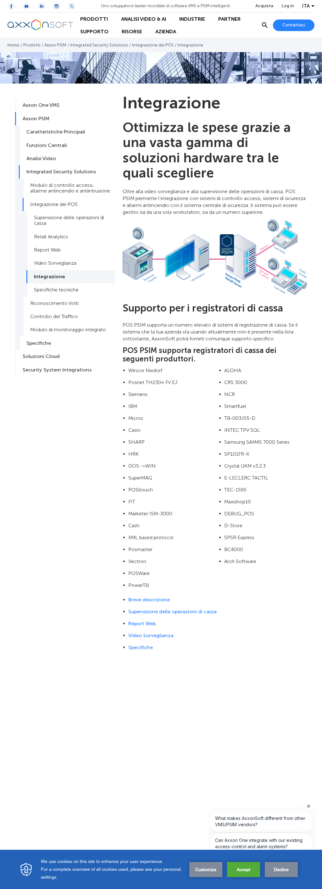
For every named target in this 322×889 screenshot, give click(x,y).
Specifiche (38, 343)
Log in (287, 5)
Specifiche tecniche (56, 290)
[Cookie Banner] (161, 869)
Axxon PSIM (55, 45)
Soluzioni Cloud (41, 356)
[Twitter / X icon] (71, 6)
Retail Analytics (51, 237)
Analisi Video (41, 158)
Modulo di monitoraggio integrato (68, 330)
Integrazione (49, 276)
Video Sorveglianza (55, 263)
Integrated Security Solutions (99, 45)
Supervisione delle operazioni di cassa (69, 220)
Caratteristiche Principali (55, 132)
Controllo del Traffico (54, 316)
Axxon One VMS (41, 105)
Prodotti (31, 45)
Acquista (264, 5)
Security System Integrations (57, 370)
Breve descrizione (149, 600)
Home (13, 45)
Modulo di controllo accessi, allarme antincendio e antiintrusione (70, 188)
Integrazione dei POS (153, 45)
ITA (306, 6)
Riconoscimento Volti (54, 303)
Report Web (47, 250)
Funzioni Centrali (46, 145)
